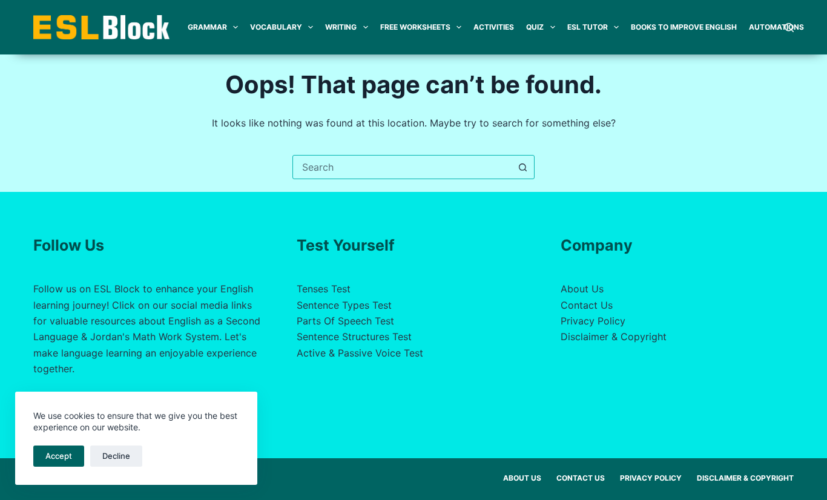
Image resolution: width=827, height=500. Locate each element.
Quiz (535, 26)
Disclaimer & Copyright (614, 337)
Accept (58, 456)
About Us (582, 289)
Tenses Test (324, 289)
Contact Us (587, 305)
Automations (776, 26)
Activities (493, 26)
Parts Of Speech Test (345, 321)
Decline (116, 456)
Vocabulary (276, 26)
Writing (341, 26)
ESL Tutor (587, 26)
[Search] (789, 27)
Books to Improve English (684, 26)
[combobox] (402, 167)
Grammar (207, 26)
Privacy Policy (593, 321)
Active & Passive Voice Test (360, 353)
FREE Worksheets (415, 26)
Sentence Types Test (344, 305)
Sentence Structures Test (354, 337)
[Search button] (522, 167)
